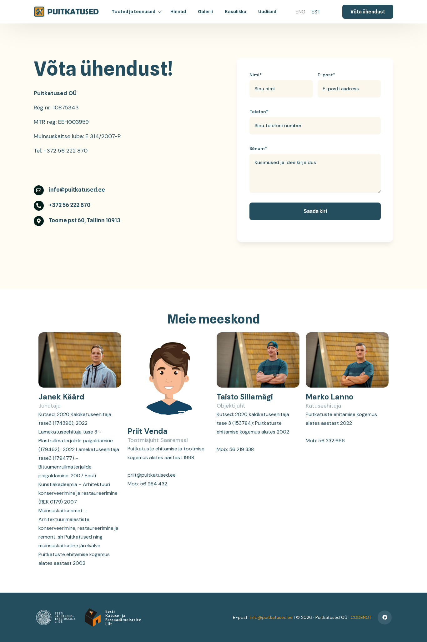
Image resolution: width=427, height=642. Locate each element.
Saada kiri (315, 211)
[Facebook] (385, 617)
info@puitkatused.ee (271, 617)
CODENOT (361, 617)
